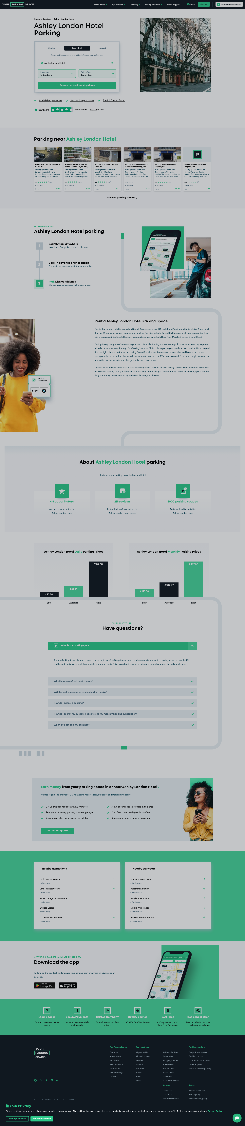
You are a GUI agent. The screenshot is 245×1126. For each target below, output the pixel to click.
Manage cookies (17, 1119)
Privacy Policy (215, 1111)
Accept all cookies (41, 1119)
